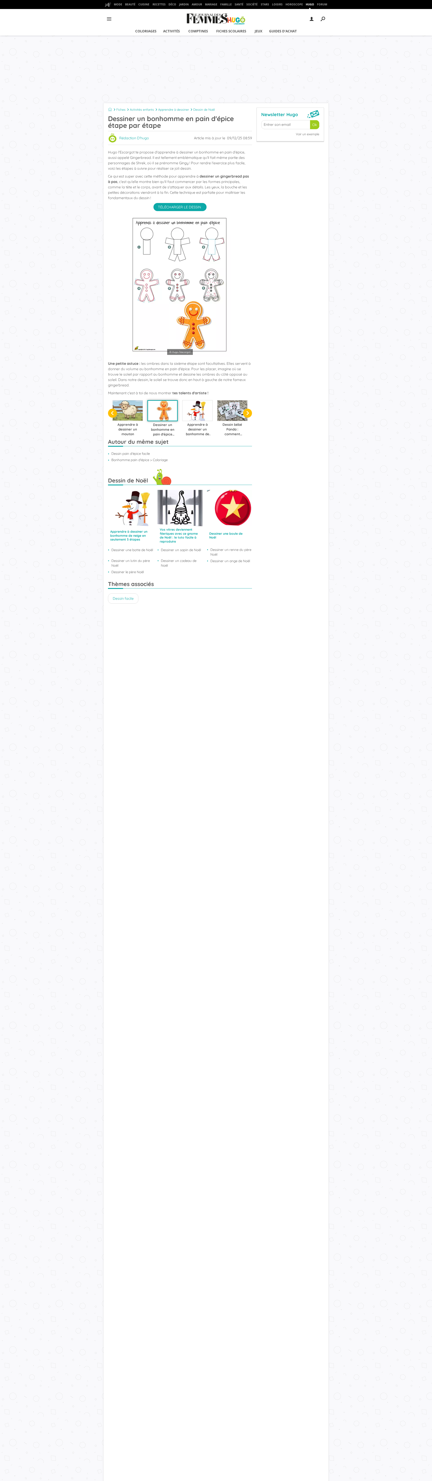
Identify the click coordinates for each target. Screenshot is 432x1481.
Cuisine (143, 4)
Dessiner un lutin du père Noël (130, 563)
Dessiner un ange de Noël (230, 561)
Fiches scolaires (231, 31)
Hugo (310, 4)
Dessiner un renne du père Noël (230, 552)
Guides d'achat (283, 31)
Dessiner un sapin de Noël (181, 550)
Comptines (198, 31)
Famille (226, 4)
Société (252, 4)
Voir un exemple (307, 134)
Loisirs (277, 4)
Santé (239, 4)
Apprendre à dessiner (173, 110)
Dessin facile (123, 598)
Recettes (159, 4)
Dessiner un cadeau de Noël (178, 563)
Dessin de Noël (204, 110)
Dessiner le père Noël (127, 572)
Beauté (130, 4)
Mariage (211, 4)
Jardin (184, 4)
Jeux (258, 31)
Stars (265, 4)
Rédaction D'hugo (134, 138)
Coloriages (145, 31)
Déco (172, 4)
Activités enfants (142, 110)
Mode (118, 4)
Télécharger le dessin (180, 207)
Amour (197, 4)
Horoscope (294, 4)
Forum (322, 4)
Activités (171, 31)
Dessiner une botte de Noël (132, 550)
